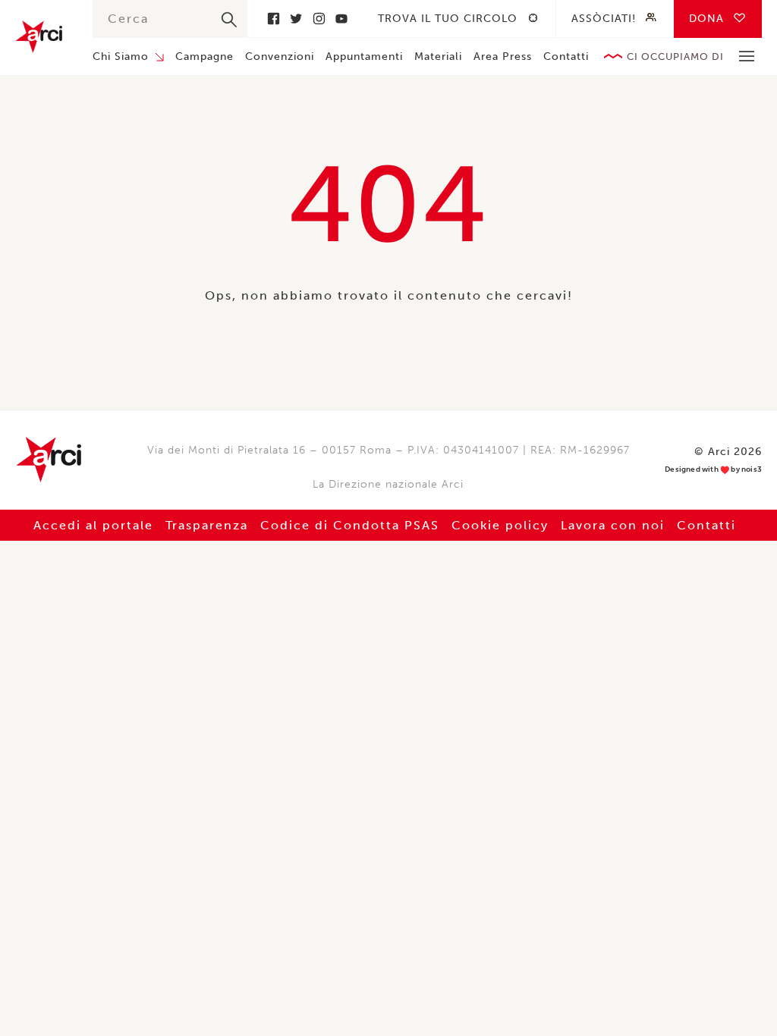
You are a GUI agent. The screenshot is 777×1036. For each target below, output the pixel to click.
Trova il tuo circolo (447, 18)
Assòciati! (603, 18)
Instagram (318, 18)
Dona (706, 18)
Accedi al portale (93, 525)
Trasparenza (206, 525)
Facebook (273, 18)
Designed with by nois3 (713, 470)
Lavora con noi (613, 525)
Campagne (204, 56)
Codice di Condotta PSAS (349, 525)
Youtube (341, 18)
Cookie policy (500, 525)
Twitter (296, 18)
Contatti (566, 56)
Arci (38, 37)
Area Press (502, 56)
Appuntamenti (364, 56)
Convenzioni (279, 56)
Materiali (438, 56)
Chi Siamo (121, 56)
